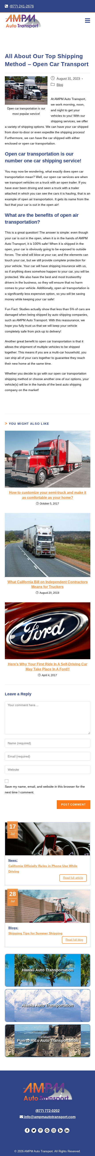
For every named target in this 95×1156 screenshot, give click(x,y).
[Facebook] (27, 1130)
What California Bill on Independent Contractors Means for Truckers (48, 584)
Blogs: (13, 928)
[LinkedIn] (34, 1130)
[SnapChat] (40, 1130)
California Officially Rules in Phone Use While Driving (43, 868)
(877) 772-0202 (48, 1111)
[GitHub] (47, 1130)
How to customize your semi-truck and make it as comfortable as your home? (47, 495)
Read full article (73, 878)
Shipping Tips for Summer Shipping (35, 933)
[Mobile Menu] (87, 21)
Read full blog (74, 939)
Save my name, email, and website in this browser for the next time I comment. (45, 789)
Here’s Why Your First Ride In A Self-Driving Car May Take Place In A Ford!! (47, 666)
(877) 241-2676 (22, 6)
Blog (60, 85)
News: (13, 860)
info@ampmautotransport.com (50, 1117)
